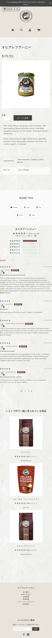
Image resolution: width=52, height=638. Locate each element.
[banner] (26, 16)
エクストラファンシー (26, 546)
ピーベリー (26, 452)
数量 (4, 115)
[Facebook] (24, 634)
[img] (5, 267)
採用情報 (26, 599)
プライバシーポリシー (26, 602)
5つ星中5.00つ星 (33, 234)
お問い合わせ (26, 594)
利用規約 (26, 604)
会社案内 (26, 592)
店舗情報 (26, 597)
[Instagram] (28, 634)
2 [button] (25, 391)
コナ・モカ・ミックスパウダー (26, 499)
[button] (15, 241)
